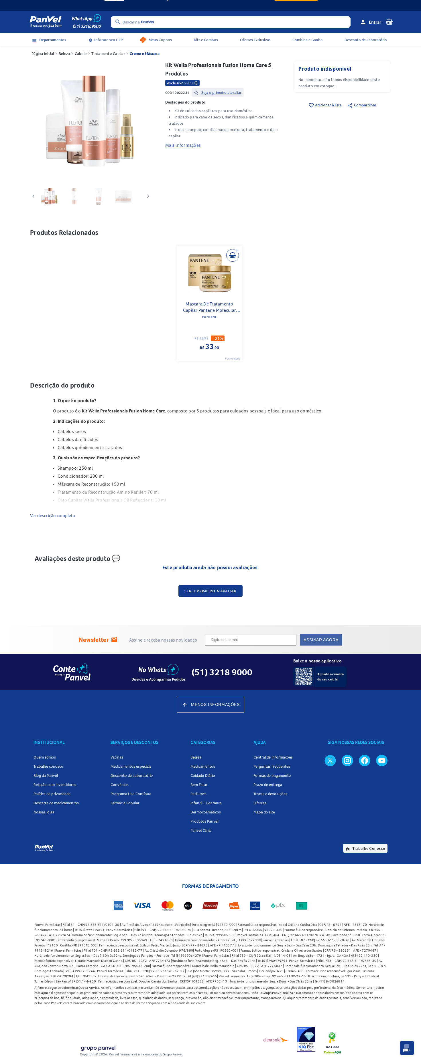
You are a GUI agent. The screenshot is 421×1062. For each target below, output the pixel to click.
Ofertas (259, 802)
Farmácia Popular (125, 802)
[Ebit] (306, 1039)
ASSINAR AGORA (321, 640)
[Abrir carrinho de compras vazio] (389, 21)
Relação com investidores (55, 784)
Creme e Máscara (145, 53)
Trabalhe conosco (48, 766)
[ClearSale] (275, 1039)
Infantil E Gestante (206, 802)
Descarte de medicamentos (56, 802)
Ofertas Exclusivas (255, 39)
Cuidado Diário (202, 775)
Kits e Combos (206, 39)
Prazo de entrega (267, 784)
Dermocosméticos (205, 812)
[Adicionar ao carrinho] (232, 255)
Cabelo (81, 53)
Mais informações (183, 145)
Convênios (120, 784)
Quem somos (45, 757)
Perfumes (198, 793)
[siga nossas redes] (330, 760)
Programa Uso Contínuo (131, 793)
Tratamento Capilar (108, 53)
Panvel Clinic (200, 830)
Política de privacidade (52, 793)
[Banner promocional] (210, 5)
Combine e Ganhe (307, 39)
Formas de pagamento (272, 775)
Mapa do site (264, 812)
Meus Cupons (160, 39)
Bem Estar (198, 784)
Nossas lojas (44, 812)
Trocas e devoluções (270, 793)
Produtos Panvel (204, 821)
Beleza (64, 53)
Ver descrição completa (52, 515)
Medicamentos (202, 766)
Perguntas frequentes (271, 766)
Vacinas (117, 757)
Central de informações (273, 757)
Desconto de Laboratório (366, 39)
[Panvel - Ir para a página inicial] (45, 22)
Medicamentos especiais (131, 766)
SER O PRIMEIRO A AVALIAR (210, 590)
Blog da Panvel (46, 775)
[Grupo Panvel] (98, 1047)
